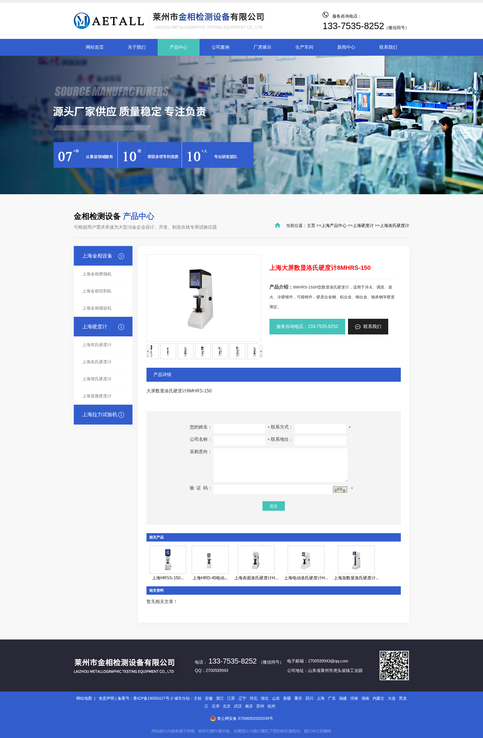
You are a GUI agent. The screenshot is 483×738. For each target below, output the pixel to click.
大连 (392, 698)
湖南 (365, 698)
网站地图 (85, 698)
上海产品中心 (334, 225)
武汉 (238, 706)
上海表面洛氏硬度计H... (256, 577)
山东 (276, 698)
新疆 (287, 698)
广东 (332, 698)
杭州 (271, 706)
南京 (249, 706)
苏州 (260, 706)
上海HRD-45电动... (210, 577)
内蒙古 (378, 698)
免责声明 (106, 698)
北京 (227, 706)
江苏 (231, 698)
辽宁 (242, 698)
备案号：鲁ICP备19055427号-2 (145, 698)
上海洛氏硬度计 (394, 225)
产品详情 (162, 374)
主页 (311, 225)
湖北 (265, 698)
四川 (309, 698)
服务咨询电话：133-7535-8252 (307, 326)
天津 (215, 706)
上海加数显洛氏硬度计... (356, 577)
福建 (343, 698)
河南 (354, 698)
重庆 (298, 698)
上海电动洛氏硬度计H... (306, 577)
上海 (321, 698)
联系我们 (372, 326)
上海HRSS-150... (168, 577)
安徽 (209, 698)
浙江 (220, 698)
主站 (198, 698)
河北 (253, 698)
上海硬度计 (363, 225)
